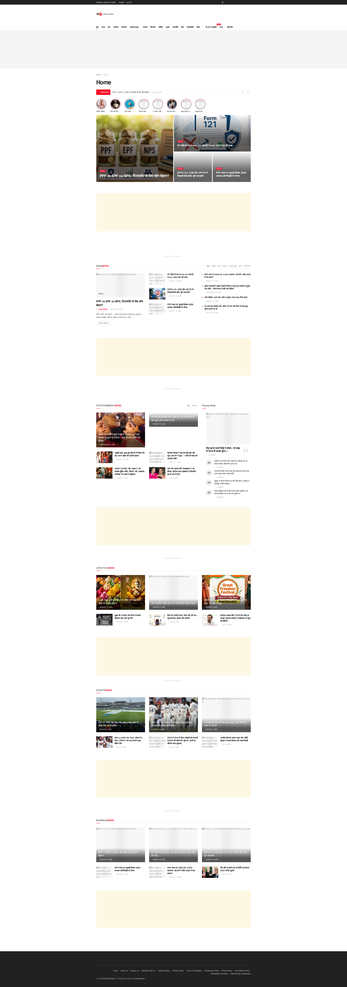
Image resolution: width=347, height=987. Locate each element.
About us (124, 970)
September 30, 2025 (213, 292)
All (208, 266)
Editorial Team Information (240, 973)
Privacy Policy (178, 970)
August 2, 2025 (175, 462)
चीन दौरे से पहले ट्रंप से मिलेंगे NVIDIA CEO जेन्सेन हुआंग (234, 869)
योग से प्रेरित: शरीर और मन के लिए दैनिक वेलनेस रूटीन (173, 603)
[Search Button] (250, 27)
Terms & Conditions (194, 970)
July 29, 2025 (174, 622)
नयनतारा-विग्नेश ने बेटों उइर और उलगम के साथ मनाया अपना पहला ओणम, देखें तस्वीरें (231, 472)
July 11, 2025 (226, 624)
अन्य (221, 27)
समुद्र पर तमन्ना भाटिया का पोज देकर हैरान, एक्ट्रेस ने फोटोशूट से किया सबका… (231, 482)
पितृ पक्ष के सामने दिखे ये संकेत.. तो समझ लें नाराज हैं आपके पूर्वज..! (223, 449)
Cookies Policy (164, 970)
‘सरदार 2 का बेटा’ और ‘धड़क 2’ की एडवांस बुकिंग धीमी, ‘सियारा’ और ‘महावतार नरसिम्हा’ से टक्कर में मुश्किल (129, 471)
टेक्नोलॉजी (190, 27)
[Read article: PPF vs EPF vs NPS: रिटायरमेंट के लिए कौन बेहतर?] (120, 285)
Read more (105, 323)
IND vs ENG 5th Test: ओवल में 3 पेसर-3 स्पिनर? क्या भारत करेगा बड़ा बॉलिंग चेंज (128, 740)
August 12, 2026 (223, 181)
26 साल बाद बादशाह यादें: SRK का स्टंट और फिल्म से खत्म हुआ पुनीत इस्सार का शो (172, 418)
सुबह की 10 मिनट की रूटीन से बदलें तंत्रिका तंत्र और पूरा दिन (128, 617)
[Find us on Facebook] (219, 2)
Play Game (211, 26)
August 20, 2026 (185, 150)
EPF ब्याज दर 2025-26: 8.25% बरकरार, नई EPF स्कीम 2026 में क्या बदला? (181, 870)
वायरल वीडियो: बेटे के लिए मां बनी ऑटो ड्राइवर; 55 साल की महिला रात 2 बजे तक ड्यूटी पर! (231, 492)
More (230, 27)
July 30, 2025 (121, 747)
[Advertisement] (173, 49)
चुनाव (168, 27)
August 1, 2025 (122, 478)
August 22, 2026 (119, 181)
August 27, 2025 (212, 301)
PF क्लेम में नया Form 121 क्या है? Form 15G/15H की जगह (205, 145)
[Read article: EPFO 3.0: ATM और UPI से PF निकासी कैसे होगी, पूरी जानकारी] (157, 294)
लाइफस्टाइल (134, 27)
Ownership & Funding (219, 973)
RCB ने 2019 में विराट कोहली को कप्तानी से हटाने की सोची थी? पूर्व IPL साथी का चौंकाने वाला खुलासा (182, 740)
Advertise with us (148, 970)
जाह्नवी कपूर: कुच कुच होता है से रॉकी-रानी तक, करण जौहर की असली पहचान (129, 454)
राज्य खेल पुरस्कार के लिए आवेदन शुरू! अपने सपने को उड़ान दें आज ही (225, 724)
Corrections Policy (212, 970)
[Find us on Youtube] (233, 2)
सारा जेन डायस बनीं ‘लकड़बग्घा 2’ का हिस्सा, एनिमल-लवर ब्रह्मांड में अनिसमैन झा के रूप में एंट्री (181, 471)
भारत (103, 27)
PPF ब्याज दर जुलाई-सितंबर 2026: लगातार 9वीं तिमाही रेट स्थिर (231, 174)
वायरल (145, 27)
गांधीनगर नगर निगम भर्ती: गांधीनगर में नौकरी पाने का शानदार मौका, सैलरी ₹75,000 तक (230, 462)
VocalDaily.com (139, 978)
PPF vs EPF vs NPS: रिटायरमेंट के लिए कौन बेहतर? (130, 92)
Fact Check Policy (242, 970)
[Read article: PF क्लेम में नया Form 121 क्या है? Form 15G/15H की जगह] (157, 279)
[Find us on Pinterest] (226, 2)
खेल (182, 27)
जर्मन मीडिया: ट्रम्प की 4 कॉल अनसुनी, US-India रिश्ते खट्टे (225, 297)
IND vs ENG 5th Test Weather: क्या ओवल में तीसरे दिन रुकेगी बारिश (118, 724)
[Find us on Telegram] (250, 2)
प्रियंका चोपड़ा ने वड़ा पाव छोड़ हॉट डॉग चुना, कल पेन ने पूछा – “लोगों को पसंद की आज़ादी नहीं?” (182, 455)
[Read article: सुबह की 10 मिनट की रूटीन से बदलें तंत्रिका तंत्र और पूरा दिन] (104, 620)
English (122, 2)
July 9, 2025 (226, 744)
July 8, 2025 (173, 478)
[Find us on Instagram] (229, 2)
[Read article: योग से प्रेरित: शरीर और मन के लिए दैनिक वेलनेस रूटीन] (173, 592)
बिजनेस (152, 27)
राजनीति (175, 27)
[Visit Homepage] (105, 14)
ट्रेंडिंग (160, 27)
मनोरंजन (124, 27)
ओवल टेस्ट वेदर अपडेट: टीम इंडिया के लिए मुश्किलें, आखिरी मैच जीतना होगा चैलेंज (171, 724)
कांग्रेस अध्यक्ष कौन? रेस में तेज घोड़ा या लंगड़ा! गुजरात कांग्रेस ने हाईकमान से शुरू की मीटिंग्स (235, 618)
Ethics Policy (227, 970)
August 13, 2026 (185, 181)
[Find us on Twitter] (223, 2)
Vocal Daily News (108, 978)
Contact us (134, 970)
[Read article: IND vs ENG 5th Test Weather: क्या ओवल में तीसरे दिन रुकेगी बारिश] (120, 714)
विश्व (198, 27)
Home (98, 74)
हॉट (109, 27)
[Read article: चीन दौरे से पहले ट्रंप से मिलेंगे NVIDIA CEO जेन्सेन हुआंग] (210, 872)
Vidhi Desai (106, 181)
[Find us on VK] (243, 2)
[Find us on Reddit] (246, 2)
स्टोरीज (115, 27)
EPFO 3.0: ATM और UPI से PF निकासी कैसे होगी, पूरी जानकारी (192, 174)
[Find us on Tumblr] (240, 2)
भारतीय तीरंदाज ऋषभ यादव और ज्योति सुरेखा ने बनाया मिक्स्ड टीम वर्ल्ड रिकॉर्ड (234, 739)
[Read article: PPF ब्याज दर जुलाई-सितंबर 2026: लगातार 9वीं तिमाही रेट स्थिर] (157, 309)
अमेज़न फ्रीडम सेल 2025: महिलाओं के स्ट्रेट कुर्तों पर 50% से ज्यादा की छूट (225, 601)
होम (97, 27)
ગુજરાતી (129, 2)
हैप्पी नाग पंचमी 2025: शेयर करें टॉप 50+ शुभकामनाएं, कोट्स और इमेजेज (182, 617)
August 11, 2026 (212, 281)
